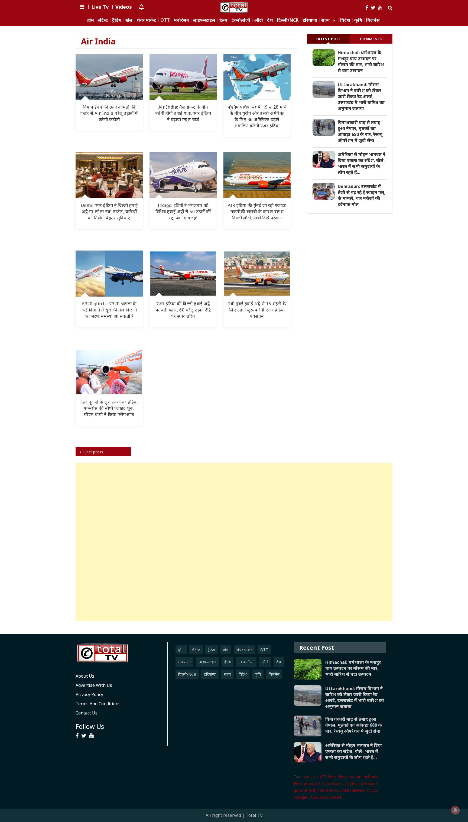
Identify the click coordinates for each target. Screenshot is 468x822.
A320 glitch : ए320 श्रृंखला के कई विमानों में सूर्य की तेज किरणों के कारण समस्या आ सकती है (109, 310)
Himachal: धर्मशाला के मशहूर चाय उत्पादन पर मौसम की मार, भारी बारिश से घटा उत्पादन (361, 61)
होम (90, 20)
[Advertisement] (234, 542)
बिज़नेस (373, 20)
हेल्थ (223, 20)
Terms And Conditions (98, 704)
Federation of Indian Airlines (318, 783)
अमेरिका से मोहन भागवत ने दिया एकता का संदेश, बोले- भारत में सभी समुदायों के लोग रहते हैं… (361, 163)
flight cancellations (362, 783)
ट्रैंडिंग (116, 20)
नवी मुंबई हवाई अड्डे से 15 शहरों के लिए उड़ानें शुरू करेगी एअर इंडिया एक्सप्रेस (257, 310)
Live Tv (100, 7)
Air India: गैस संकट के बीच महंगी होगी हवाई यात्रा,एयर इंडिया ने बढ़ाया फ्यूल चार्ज (183, 113)
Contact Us (87, 713)
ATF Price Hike (332, 776)
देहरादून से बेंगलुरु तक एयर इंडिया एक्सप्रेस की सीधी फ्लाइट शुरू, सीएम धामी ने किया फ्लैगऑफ (109, 408)
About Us (85, 676)
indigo (371, 790)
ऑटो (258, 20)
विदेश (345, 20)
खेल (128, 20)
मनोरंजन (181, 20)
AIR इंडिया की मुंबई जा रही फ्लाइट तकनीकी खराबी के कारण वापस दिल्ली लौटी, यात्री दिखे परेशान (257, 211)
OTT (165, 20)
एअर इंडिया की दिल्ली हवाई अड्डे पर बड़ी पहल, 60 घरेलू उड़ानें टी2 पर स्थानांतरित (183, 310)
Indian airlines (352, 790)
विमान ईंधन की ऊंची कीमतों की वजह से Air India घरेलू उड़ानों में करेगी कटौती (109, 113)
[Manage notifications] (455, 810)
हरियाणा (310, 20)
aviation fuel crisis (363, 776)
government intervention (316, 790)
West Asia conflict (326, 797)
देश (270, 20)
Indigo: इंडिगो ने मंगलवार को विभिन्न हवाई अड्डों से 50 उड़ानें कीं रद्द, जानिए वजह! (183, 211)
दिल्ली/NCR (287, 20)
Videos (123, 7)
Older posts (93, 451)
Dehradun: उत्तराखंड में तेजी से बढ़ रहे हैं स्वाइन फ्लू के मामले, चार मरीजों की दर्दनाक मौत (361, 195)
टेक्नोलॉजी (241, 20)
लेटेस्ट (103, 20)
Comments (371, 38)
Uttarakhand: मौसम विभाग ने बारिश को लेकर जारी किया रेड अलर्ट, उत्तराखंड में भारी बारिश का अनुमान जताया (361, 96)
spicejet (301, 797)
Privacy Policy (89, 694)
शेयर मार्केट (146, 20)
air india (311, 776)
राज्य (325, 20)
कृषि (358, 20)
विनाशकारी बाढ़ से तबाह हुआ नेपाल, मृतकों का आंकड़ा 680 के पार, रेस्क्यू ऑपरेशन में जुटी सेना (360, 131)
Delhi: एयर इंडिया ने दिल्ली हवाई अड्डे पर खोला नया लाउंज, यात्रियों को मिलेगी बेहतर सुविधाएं (109, 211)
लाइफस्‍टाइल (204, 20)
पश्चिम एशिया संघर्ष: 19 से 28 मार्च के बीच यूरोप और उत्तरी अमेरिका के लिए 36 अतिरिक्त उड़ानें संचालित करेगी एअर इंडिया (257, 116)
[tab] (328, 39)
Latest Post (328, 38)
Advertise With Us (94, 685)
